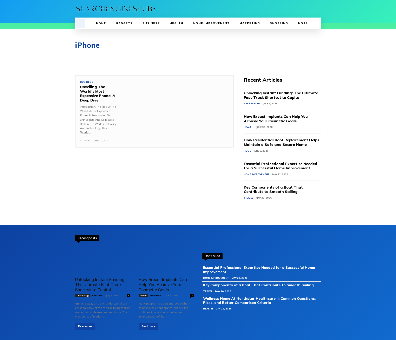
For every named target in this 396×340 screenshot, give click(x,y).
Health (248, 127)
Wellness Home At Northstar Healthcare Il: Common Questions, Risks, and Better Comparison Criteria (259, 300)
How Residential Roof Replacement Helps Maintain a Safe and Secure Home (281, 142)
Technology (252, 103)
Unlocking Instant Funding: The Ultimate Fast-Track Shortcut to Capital (281, 95)
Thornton (97, 295)
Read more (85, 326)
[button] (80, 23)
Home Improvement (257, 174)
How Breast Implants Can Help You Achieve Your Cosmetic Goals (276, 118)
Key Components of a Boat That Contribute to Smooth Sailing (273, 189)
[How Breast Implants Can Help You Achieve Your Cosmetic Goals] (166, 260)
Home (247, 150)
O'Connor (85, 140)
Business (86, 82)
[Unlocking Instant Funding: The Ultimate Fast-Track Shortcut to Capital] (102, 260)
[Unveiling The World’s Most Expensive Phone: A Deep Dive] (178, 108)
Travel (248, 197)
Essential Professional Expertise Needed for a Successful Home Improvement (280, 166)
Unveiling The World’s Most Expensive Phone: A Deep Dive (97, 93)
